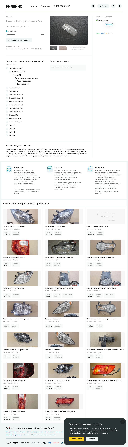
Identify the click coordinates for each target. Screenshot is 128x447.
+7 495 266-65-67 (61, 6)
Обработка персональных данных (43, 435)
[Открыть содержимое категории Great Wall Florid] (7, 91)
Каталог (34, 6)
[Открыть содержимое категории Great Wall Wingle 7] (7, 122)
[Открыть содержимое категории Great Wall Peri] (7, 115)
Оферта (26, 435)
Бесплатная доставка (14, 435)
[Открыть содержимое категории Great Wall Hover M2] (7, 108)
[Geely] (15, 443)
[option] (69, 31)
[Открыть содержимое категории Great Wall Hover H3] (7, 98)
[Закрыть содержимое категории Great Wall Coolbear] (7, 68)
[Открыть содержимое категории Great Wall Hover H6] (7, 105)
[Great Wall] (44, 443)
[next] (84, 31)
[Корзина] (113, 6)
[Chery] (8, 443)
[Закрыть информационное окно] (122, 422)
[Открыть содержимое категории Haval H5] (7, 125)
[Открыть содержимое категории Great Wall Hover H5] (7, 101)
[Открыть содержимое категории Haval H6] (7, 129)
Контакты (59, 432)
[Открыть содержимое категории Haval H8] (7, 132)
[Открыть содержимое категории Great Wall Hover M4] (7, 112)
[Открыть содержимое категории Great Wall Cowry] (7, 88)
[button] (54, 48)
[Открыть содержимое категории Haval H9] (7, 135)
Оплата (22, 432)
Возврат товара (12, 432)
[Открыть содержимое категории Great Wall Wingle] (7, 118)
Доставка (45, 6)
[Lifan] (49, 443)
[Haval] (36, 443)
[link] (22, 222)
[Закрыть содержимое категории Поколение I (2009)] (10, 72)
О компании (49, 432)
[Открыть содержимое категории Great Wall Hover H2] (7, 95)
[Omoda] (25, 443)
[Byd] (56, 443)
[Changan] (62, 443)
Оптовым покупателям (35, 432)
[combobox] (93, 6)
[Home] (14, 6)
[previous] (54, 31)
